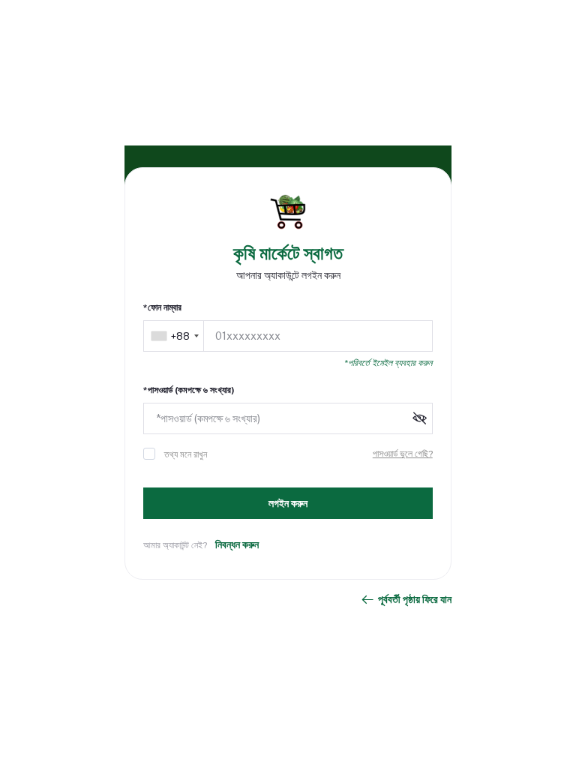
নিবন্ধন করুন (237, 544)
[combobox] (175, 336)
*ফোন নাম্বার (162, 307)
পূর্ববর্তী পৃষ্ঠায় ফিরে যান (415, 599)
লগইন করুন (288, 503)
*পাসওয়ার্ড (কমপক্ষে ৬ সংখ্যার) (189, 390)
